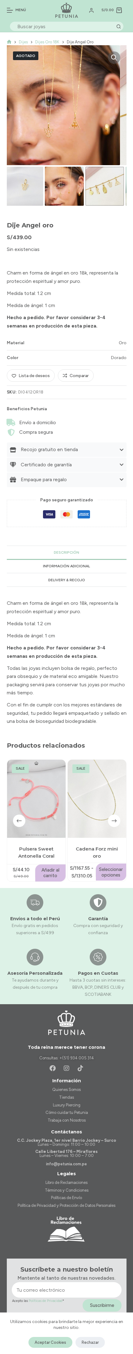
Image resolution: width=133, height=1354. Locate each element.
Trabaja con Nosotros (67, 1120)
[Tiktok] (80, 1068)
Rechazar (90, 1342)
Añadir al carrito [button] (50, 872)
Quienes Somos (66, 1089)
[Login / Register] (91, 10)
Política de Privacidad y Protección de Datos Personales (66, 1205)
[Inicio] (9, 42)
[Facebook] (52, 1068)
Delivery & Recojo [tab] (66, 580)
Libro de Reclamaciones (66, 1182)
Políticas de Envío (66, 1197)
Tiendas (66, 1097)
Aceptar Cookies (50, 1342)
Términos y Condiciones (66, 1190)
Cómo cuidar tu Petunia (66, 1112)
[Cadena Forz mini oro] (97, 799)
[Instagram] (66, 1068)
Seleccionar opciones (111, 872)
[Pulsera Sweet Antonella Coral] (36, 799)
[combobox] (62, 26)
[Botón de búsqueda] (118, 26)
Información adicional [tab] (66, 566)
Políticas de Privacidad (45, 1301)
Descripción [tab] (66, 552)
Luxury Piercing (66, 1105)
